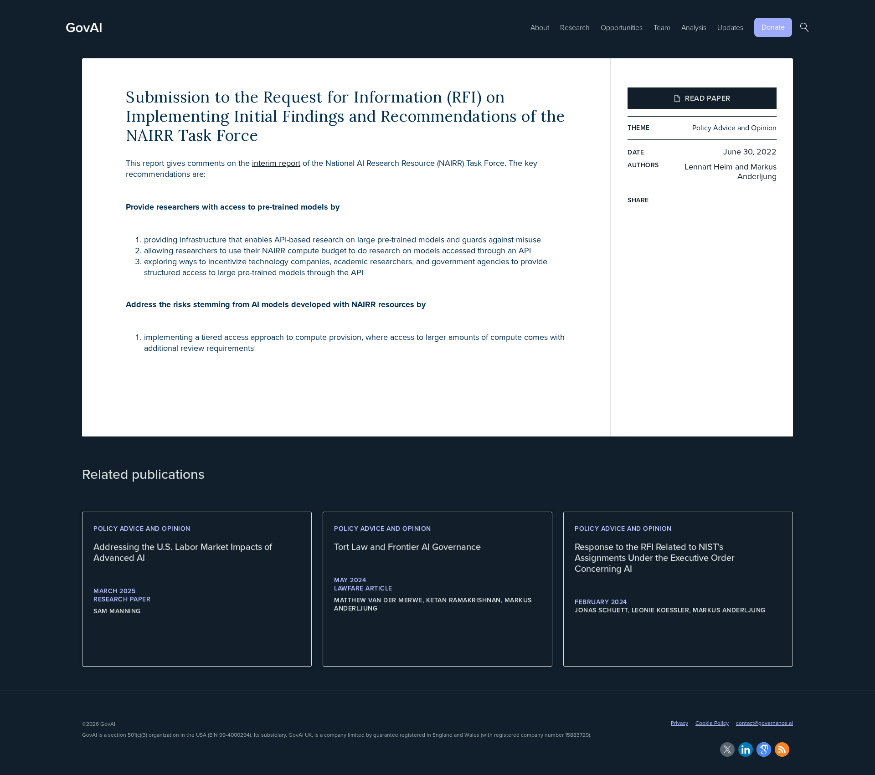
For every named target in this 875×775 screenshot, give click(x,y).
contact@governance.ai (764, 723)
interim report (276, 163)
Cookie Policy (712, 723)
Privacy (679, 723)
